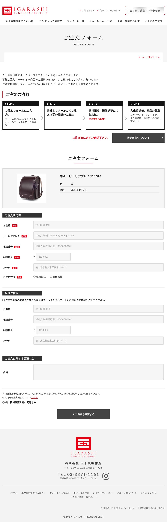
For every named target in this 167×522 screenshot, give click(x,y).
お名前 (6, 225)
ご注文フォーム (153, 57)
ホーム (14, 492)
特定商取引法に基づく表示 (152, 508)
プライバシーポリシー (110, 10)
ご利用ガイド (88, 10)
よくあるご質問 (153, 21)
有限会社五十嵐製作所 (24, 11)
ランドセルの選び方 (50, 21)
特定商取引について (138, 137)
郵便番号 (8, 257)
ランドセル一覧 (75, 21)
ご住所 (6, 268)
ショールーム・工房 (100, 21)
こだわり (19, 21)
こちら (34, 397)
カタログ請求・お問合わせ (83, 497)
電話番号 (8, 246)
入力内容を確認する (84, 414)
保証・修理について (128, 21)
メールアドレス (11, 236)
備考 (5, 372)
